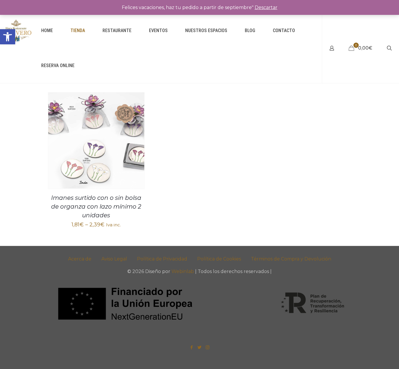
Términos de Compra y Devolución (291, 259)
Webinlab (183, 271)
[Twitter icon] (200, 347)
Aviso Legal (114, 259)
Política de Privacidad (162, 259)
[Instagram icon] (207, 347)
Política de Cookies (219, 259)
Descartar (266, 7)
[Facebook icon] (192, 347)
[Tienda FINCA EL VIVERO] (16, 30)
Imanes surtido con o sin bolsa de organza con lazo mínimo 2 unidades (96, 206)
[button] (7, 36)
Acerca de (79, 259)
